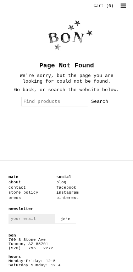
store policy (23, 192)
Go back (24, 90)
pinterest (67, 198)
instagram (67, 192)
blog (61, 182)
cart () (103, 6)
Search (99, 101)
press (15, 198)
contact (17, 187)
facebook (66, 187)
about (15, 182)
